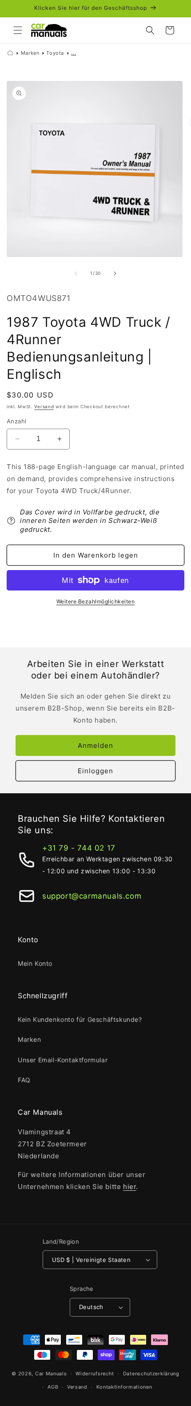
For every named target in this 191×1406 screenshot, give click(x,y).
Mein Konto (35, 963)
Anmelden (95, 745)
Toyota (55, 53)
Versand (44, 406)
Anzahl (16, 421)
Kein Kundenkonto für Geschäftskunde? (80, 1019)
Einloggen (95, 771)
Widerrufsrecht (95, 1373)
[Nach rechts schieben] (115, 273)
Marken (30, 53)
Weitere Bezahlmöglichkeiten (95, 601)
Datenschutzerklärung (151, 1373)
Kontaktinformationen (124, 1387)
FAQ (24, 1080)
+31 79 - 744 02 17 (78, 848)
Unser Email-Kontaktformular (62, 1060)
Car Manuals (51, 1373)
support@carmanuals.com (91, 896)
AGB (53, 1387)
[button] (18, 30)
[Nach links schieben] (76, 273)
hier (129, 1186)
